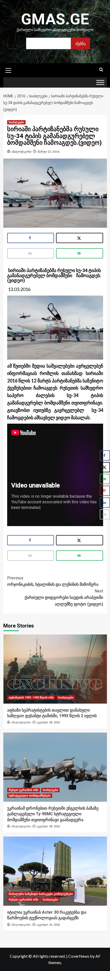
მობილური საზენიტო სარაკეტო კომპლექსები (41, 894)
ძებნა (80, 43)
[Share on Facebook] (30, 238)
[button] (8, 69)
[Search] (101, 69)
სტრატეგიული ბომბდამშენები (30, 795)
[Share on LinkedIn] (105, 502)
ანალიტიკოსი (21, 151)
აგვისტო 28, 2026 (48, 722)
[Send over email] (79, 253)
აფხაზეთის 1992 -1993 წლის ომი (31, 697)
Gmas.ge (55, 19)
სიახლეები (16, 122)
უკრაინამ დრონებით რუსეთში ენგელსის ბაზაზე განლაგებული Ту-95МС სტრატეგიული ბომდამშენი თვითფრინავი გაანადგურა (52, 814)
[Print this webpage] (30, 253)
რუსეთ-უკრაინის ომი (23, 790)
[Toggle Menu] (100, 82)
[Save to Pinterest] (105, 491)
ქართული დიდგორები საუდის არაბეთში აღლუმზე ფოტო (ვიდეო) (64, 598)
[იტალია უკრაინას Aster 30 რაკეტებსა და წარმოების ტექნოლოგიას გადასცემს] (55, 871)
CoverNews (78, 956)
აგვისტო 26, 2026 (48, 924)
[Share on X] (79, 238)
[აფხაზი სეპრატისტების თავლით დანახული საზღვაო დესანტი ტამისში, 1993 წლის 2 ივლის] (55, 669)
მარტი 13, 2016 (48, 151)
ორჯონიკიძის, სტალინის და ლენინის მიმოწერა (52, 581)
